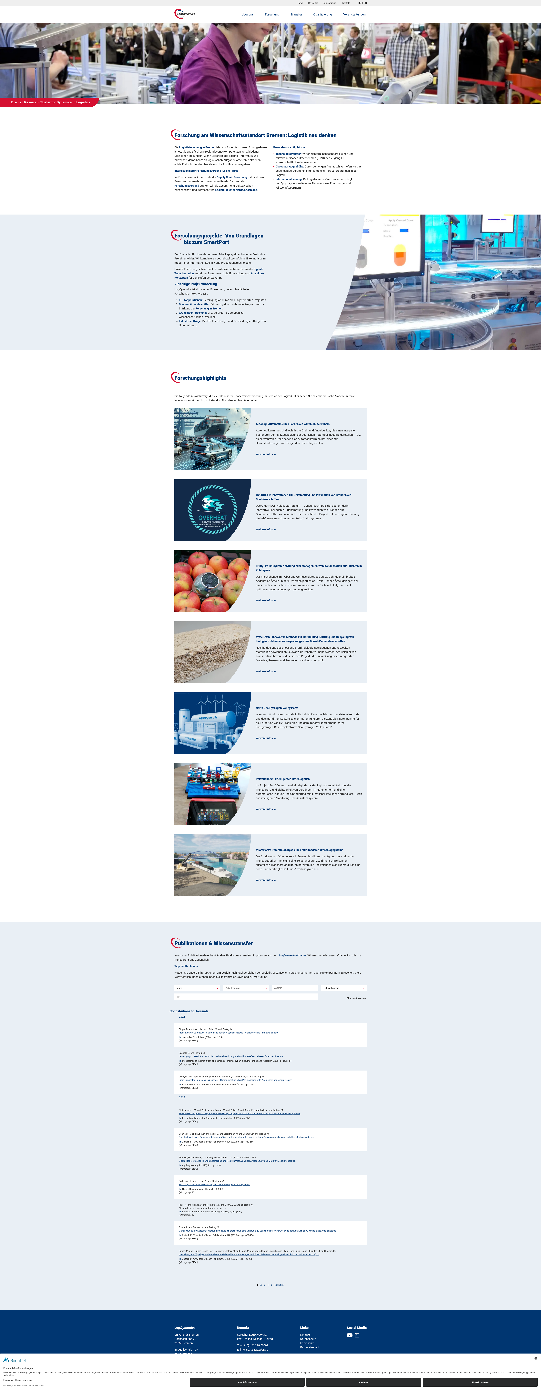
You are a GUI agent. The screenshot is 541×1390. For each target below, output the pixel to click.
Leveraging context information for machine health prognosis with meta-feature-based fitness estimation (231, 1056)
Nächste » (279, 1285)
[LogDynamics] (184, 14)
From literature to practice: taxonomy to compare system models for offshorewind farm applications (228, 1032)
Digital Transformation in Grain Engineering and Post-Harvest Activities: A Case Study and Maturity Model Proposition (237, 1161)
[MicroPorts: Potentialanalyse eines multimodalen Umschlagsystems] (212, 865)
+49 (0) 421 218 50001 (254, 1345)
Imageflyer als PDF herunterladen (186, 1351)
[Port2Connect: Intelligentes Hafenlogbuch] (212, 794)
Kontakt (346, 3)
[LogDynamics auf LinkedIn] (357, 1335)
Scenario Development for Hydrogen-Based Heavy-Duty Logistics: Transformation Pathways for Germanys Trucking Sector (239, 1113)
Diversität (313, 3)
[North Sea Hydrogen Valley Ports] (212, 723)
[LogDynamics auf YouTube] (350, 1335)
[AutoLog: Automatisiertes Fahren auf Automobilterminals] (212, 439)
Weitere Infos (264, 454)
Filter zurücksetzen (356, 998)
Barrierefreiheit (330, 3)
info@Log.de (254, 1349)
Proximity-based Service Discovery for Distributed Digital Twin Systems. (214, 1184)
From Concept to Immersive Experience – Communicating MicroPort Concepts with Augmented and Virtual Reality (235, 1080)
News (300, 3)
